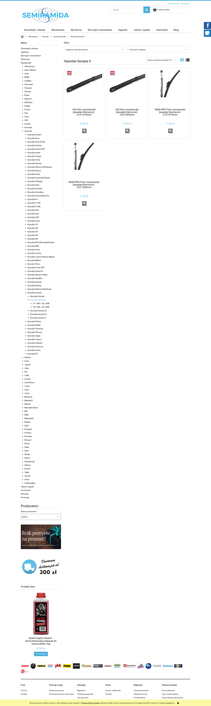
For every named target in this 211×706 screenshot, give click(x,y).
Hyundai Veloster (34, 343)
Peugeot (28, 429)
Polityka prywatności (85, 694)
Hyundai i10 (32, 224)
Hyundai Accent (34, 134)
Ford (26, 117)
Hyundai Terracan (35, 328)
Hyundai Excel (33, 174)
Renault (27, 440)
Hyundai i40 (32, 239)
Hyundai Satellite (34, 278)
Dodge (27, 106)
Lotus (27, 393)
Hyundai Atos (33, 138)
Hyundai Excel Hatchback (38, 178)
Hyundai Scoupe (34, 282)
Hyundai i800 (33, 246)
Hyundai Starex (34, 321)
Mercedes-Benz (31, 407)
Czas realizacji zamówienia (172, 698)
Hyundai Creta (33, 160)
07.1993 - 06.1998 (41, 303)
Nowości (25, 494)
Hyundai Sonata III (38, 310)
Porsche (28, 436)
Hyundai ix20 (33, 210)
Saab (26, 447)
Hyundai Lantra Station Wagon (41, 257)
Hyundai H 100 (33, 203)
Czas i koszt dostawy (170, 694)
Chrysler (28, 88)
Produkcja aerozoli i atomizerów (61, 694)
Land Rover (29, 382)
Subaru (27, 465)
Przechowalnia (139, 698)
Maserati (28, 397)
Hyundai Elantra (34, 163)
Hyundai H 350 (33, 206)
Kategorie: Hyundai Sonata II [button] (77, 50)
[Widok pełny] (187, 60)
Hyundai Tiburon (34, 332)
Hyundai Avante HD (36, 149)
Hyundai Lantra (34, 253)
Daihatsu (28, 102)
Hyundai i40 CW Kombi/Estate (40, 242)
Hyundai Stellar (34, 325)
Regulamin (81, 690)
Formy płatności (168, 690)
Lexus (27, 386)
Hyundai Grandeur (35, 192)
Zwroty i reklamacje (113, 690)
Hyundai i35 (32, 235)
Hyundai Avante (34, 145)
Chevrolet (28, 84)
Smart (27, 458)
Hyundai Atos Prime (36, 142)
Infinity (27, 357)
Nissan (27, 422)
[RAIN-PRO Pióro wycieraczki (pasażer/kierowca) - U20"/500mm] (84, 160)
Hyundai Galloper (35, 181)
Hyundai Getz (33, 185)
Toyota (27, 476)
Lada (26, 375)
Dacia (26, 95)
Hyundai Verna (33, 350)
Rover (27, 443)
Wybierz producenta (28, 511)
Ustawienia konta (140, 694)
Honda (27, 124)
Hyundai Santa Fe (35, 271)
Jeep (26, 368)
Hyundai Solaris (34, 285)
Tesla (26, 472)
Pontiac (27, 433)
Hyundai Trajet (33, 336)
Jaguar (27, 364)
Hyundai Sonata (34, 293)
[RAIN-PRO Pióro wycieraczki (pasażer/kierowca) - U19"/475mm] (170, 88)
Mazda (27, 404)
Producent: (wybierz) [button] (137, 50)
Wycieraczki (26, 63)
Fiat (26, 113)
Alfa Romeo (29, 66)
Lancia (27, 379)
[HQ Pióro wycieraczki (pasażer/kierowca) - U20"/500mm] (127, 88)
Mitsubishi (29, 418)
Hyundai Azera (33, 152)
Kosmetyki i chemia (29, 48)
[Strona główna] (46, 15)
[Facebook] (207, 25)
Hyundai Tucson (34, 339)
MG (26, 411)
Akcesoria (25, 59)
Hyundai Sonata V (38, 318)
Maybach (28, 400)
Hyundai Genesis (34, 188)
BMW (26, 77)
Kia (25, 372)
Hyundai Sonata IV (38, 314)
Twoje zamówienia (141, 690)
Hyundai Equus (34, 170)
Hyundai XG (32, 354)
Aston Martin (30, 70)
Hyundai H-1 (32, 199)
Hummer (28, 127)
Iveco (26, 389)
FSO (26, 120)
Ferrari (27, 109)
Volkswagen (29, 483)
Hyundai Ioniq (33, 221)
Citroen (27, 91)
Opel (26, 425)
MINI (26, 415)
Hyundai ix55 (33, 217)
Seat (26, 451)
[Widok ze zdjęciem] (182, 60)
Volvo (26, 479)
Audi (26, 73)
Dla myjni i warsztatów (31, 55)
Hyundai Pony (33, 264)
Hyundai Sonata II (38, 300)
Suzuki (27, 469)
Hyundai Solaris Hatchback (39, 289)
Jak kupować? (82, 698)
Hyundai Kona (33, 249)
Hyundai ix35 (33, 213)
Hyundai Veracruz (35, 346)
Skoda (27, 454)
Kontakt (24, 694)
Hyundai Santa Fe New (37, 275)
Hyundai (28, 131)
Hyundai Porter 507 (36, 267)
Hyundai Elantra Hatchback (39, 167)
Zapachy (25, 52)
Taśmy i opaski (27, 486)
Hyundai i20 (32, 228)
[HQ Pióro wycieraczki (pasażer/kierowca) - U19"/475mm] (84, 88)
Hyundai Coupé (34, 156)
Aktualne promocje (56, 690)
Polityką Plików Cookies (90, 703)
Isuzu (26, 361)
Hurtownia (25, 490)
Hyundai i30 (32, 231)
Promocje (25, 497)
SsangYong (29, 461)
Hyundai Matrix (34, 260)
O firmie (24, 690)
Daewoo (28, 99)
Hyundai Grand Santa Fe (38, 196)
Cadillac (27, 81)
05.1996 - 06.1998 (41, 307)
